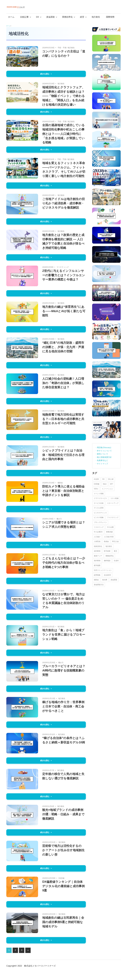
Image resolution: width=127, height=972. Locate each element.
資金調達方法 (99, 585)
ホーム (11, 17)
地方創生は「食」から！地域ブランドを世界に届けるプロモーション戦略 (63, 634)
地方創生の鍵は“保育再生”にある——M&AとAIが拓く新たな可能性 (63, 311)
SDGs (96, 489)
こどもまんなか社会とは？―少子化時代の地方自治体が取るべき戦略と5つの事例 (63, 563)
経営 (82, 17)
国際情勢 (110, 17)
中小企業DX (98, 532)
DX (37, 17)
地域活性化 (98, 546)
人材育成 (97, 541)
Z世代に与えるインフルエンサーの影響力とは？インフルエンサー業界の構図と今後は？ (63, 275)
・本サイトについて (103, 451)
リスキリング (99, 527)
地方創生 (96, 17)
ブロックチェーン (100, 522)
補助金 (60, 483)
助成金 (106, 541)
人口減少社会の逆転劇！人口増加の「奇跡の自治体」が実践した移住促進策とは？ (63, 383)
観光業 (104, 580)
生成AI (116, 561)
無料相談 (107, 561)
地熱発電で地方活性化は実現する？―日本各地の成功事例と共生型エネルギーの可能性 (63, 419)
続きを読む (45, 74)
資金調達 (50, 17)
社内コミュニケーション (103, 570)
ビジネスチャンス (100, 513)
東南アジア (98, 556)
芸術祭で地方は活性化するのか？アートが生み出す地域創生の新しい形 (63, 850)
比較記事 (24, 17)
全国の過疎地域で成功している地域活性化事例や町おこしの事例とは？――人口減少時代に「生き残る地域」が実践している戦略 (63, 133)
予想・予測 (62, 48)
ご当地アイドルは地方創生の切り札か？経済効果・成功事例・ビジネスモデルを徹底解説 (63, 203)
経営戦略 (97, 575)
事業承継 (109, 532)
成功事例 (97, 551)
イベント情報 (99, 494)
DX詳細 (61, 878)
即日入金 (115, 541)
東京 (115, 551)
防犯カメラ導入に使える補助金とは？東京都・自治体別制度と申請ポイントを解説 (63, 491)
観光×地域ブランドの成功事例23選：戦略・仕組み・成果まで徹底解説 (63, 814)
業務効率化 (67, 17)
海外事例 (97, 561)
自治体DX (107, 575)
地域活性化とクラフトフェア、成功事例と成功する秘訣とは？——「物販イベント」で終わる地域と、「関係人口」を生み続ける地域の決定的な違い (63, 96)
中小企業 (110, 527)
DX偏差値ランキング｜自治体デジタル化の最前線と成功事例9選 (63, 886)
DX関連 (96, 484)
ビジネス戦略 (99, 517)
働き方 (59, 519)
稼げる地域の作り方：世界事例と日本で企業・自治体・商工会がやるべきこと (63, 706)
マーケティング (63, 267)
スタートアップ (112, 503)
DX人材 (110, 479)
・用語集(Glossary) (103, 447)
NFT (111, 484)
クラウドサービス (100, 498)
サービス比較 (99, 503)
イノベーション (107, 489)
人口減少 (97, 537)
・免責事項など (101, 460)
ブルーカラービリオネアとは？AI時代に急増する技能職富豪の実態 (63, 670)
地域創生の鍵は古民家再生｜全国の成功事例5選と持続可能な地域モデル (63, 922)
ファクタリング (112, 517)
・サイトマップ (101, 464)
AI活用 (96, 479)
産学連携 (97, 565)
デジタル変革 (99, 508)
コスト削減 (114, 498)
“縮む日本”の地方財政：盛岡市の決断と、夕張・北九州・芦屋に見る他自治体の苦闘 (63, 347)
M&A (105, 484)
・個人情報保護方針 (103, 457)
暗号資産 (107, 551)
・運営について (101, 454)
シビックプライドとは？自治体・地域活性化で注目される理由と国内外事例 (63, 455)
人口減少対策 (109, 537)
